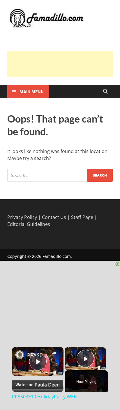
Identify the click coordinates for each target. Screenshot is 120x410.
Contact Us (54, 217)
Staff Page (82, 217)
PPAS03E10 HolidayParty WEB (37, 355)
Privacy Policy (22, 217)
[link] (19, 354)
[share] (54, 353)
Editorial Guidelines (28, 224)
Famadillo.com (57, 256)
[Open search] (105, 91)
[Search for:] (60, 175)
